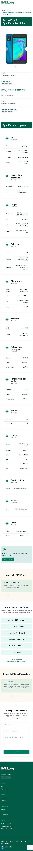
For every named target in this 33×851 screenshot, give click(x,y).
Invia (16, 752)
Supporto (3, 789)
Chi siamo (3, 798)
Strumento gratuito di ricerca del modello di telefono (17, 12)
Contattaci (3, 800)
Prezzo (3, 809)
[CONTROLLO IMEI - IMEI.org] (7, 3)
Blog (2, 786)
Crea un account (8, 559)
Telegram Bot (4, 814)
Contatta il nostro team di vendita (16, 661)
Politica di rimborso (6, 829)
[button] (27, 49)
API (2, 812)
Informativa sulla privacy (7, 826)
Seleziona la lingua (6, 774)
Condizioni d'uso (5, 823)
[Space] (7, 768)
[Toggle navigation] (30, 2)
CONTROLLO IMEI (6, 10)
